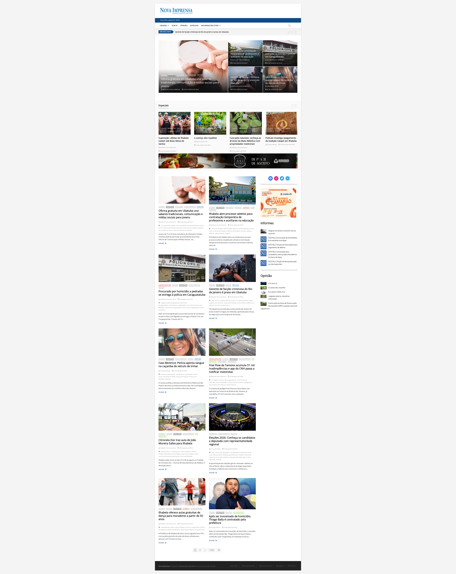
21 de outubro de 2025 (202, 151)
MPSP (173, 377)
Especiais (194, 25)
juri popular (189, 374)
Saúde (289, 128)
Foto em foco (165, 128)
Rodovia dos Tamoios (219, 385)
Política (233, 433)
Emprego (238, 207)
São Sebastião (238, 512)
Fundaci (187, 527)
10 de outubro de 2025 (251, 144)
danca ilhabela (180, 527)
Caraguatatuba (165, 285)
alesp (213, 452)
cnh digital (214, 380)
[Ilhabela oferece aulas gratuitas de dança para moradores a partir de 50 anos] (182, 491)
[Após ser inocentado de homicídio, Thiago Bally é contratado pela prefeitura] (232, 493)
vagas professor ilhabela (222, 233)
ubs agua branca (199, 530)
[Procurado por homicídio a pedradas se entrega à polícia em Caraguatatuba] (182, 268)
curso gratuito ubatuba (168, 225)
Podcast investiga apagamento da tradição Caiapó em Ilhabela (245, 139)
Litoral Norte (191, 305)
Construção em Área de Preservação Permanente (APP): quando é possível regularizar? (279, 306)
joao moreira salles (187, 454)
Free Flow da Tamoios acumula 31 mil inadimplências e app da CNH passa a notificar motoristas (232, 368)
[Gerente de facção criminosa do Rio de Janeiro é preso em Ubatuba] (232, 268)
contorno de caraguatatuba (227, 380)
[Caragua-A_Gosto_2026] (228, 155)
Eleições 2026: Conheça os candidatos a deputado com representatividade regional (232, 441)
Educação (180, 75)
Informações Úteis (209, 25)
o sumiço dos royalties (170, 137)
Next (295, 32)
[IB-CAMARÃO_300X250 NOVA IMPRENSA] (278, 189)
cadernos (271, 123)
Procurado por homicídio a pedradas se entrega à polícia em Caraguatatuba (280, 53)
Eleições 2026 (217, 455)
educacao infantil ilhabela (241, 228)
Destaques (172, 75)
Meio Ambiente (209, 131)
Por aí (174, 25)
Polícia (161, 287)
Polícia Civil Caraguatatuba (190, 307)
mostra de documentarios (171, 456)
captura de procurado (228, 300)
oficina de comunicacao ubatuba (186, 228)
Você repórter (280, 566)
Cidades (163, 25)
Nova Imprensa (190, 75)
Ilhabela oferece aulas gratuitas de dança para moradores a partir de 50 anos (181, 516)
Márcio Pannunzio (166, 141)
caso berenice (180, 374)
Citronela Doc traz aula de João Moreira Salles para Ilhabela (177, 441)
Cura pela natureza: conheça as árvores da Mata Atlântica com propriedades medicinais (209, 140)
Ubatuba (200, 75)
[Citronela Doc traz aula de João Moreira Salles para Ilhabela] (182, 417)
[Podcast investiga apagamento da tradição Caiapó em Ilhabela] (246, 123)
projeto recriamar (167, 230)
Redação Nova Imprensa (171, 89)
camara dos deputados (222, 452)
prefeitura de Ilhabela (233, 231)
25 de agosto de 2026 (191, 89)
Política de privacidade (248, 566)
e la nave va (272, 283)
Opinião (183, 25)
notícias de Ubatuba (169, 228)
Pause (288, 32)
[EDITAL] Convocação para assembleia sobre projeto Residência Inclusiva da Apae (282, 254)
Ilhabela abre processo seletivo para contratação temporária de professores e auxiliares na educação (244, 52)
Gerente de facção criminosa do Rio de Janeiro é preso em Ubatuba (244, 80)
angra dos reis (215, 300)
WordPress (192, 566)
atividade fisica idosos (168, 527)
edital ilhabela (227, 228)
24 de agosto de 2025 (274, 145)
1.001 (211, 550)
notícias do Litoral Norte (235, 382)
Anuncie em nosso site (265, 566)
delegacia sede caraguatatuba (170, 303)
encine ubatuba (181, 225)
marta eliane (167, 377)
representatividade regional (238, 457)
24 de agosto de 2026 (186, 448)
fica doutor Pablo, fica (276, 137)
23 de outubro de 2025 (167, 145)
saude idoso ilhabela (187, 530)
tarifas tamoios (231, 385)
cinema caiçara (165, 451)
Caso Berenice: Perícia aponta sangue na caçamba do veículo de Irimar (203, 32)
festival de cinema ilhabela (172, 454)
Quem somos (234, 566)
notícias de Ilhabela (219, 231)
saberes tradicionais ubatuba (182, 230)
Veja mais (165, 243)
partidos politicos (223, 457)
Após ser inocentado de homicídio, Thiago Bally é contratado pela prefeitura (230, 519)
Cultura (242, 128)
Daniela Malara (236, 144)
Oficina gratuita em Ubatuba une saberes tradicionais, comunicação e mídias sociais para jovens (190, 82)
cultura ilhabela (186, 451)
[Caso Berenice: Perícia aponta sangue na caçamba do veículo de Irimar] (182, 342)
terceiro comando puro (222, 305)
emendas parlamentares (230, 455)
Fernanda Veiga (272, 86)
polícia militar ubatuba (244, 303)
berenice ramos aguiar (168, 374)
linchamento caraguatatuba (177, 305)
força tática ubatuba (241, 300)
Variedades (222, 361)
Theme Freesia (183, 566)
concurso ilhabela (217, 228)
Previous (292, 32)
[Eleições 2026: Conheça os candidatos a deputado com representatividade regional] (232, 417)
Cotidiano (164, 125)
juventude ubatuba (193, 225)
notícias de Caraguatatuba (172, 307)
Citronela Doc (175, 451)
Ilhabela (175, 128)
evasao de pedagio (221, 382)
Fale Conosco (292, 566)
